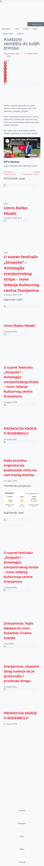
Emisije (26, 29)
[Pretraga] (22, 858)
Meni (22, 836)
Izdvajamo (6, 29)
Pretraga (22, 862)
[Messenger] (22, 66)
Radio (22, 849)
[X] (22, 78)
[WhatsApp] (22, 75)
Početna (22, 810)
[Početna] (22, 806)
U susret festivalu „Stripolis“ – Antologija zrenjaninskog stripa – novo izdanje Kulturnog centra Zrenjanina (21, 273)
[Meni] (22, 832)
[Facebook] (22, 63)
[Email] (22, 81)
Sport (35, 29)
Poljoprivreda (7, 34)
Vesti (17, 29)
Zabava (20, 34)
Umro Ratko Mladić (20, 326)
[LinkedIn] (22, 69)
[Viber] (22, 72)
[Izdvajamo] (22, 819)
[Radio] (22, 845)
